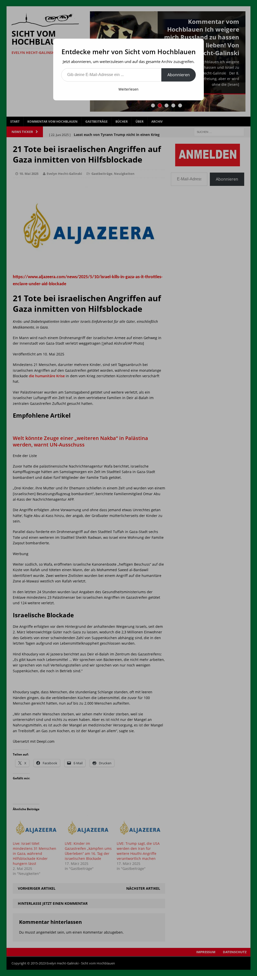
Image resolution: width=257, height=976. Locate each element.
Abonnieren (178, 75)
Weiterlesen (128, 89)
